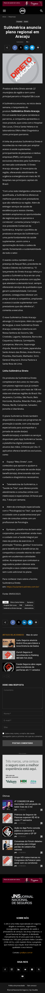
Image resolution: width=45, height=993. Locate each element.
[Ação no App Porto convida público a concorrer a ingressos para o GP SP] (7, 832)
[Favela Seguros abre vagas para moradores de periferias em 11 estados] (8, 667)
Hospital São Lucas (10, 605)
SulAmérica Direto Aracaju (13, 608)
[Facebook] (14, 47)
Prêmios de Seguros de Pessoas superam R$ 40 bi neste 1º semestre (26, 817)
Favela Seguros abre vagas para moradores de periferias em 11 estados (28, 667)
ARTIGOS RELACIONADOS (13, 635)
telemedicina (29, 608)
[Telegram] (32, 47)
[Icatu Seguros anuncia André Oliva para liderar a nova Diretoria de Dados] (8, 643)
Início (4, 17)
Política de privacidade (16, 986)
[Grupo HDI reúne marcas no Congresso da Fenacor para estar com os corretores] (7, 861)
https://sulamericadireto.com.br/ (23, 586)
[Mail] (25, 969)
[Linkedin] (26, 47)
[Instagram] (11, 969)
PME (20, 605)
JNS (15, 810)
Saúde (26, 21)
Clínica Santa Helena (17, 602)
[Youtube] (22, 976)
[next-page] (8, 676)
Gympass (30, 602)
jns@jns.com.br (26, 952)
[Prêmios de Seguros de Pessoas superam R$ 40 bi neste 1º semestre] (7, 818)
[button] (4, 10)
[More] (38, 47)
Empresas (12, 17)
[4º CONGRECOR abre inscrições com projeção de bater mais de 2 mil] (7, 805)
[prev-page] (4, 676)
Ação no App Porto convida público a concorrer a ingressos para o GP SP (27, 831)
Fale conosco (31, 986)
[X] (20, 47)
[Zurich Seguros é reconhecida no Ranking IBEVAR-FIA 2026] (8, 655)
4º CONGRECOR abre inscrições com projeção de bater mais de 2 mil (27, 804)
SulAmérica (29, 605)
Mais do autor (32, 635)
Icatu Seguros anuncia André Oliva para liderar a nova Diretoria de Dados (28, 643)
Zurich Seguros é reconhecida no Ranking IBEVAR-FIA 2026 (27, 655)
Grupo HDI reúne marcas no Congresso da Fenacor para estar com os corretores (27, 860)
